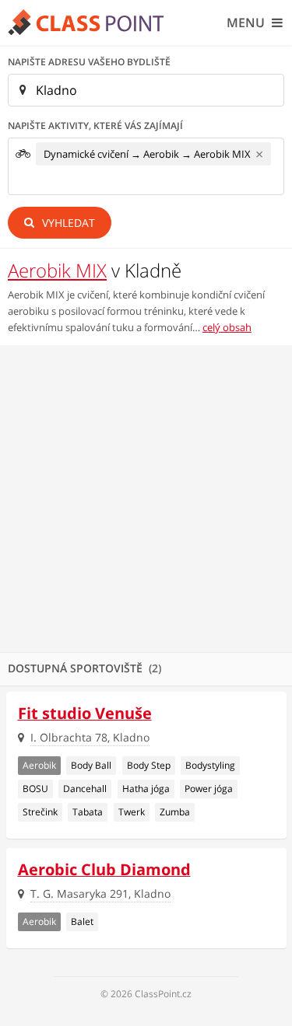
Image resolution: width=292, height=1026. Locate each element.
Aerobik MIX (57, 270)
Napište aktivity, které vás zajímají (95, 125)
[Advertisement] (146, 498)
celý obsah (227, 327)
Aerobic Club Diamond (104, 869)
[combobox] (146, 166)
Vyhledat (67, 222)
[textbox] (40, 181)
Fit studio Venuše (85, 713)
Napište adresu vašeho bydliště (89, 61)
